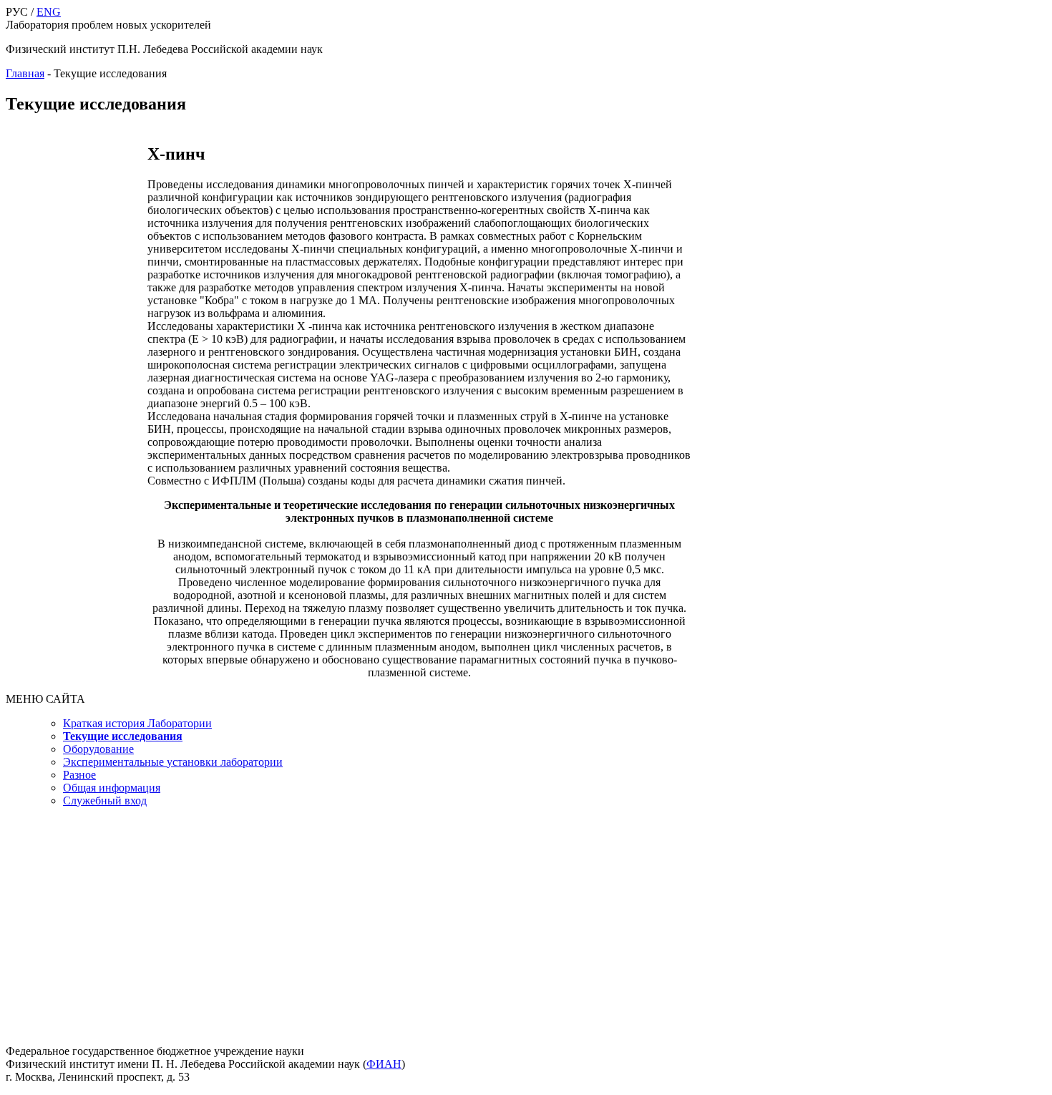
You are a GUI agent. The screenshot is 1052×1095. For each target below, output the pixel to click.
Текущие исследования (122, 736)
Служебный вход (105, 800)
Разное (79, 775)
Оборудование (98, 749)
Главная (25, 73)
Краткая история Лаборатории (137, 723)
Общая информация (111, 788)
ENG (48, 12)
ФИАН (383, 1064)
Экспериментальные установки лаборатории (173, 762)
